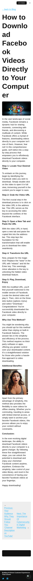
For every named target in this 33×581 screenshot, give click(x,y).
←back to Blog (9, 9)
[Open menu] (30, 3)
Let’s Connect (21, 3)
